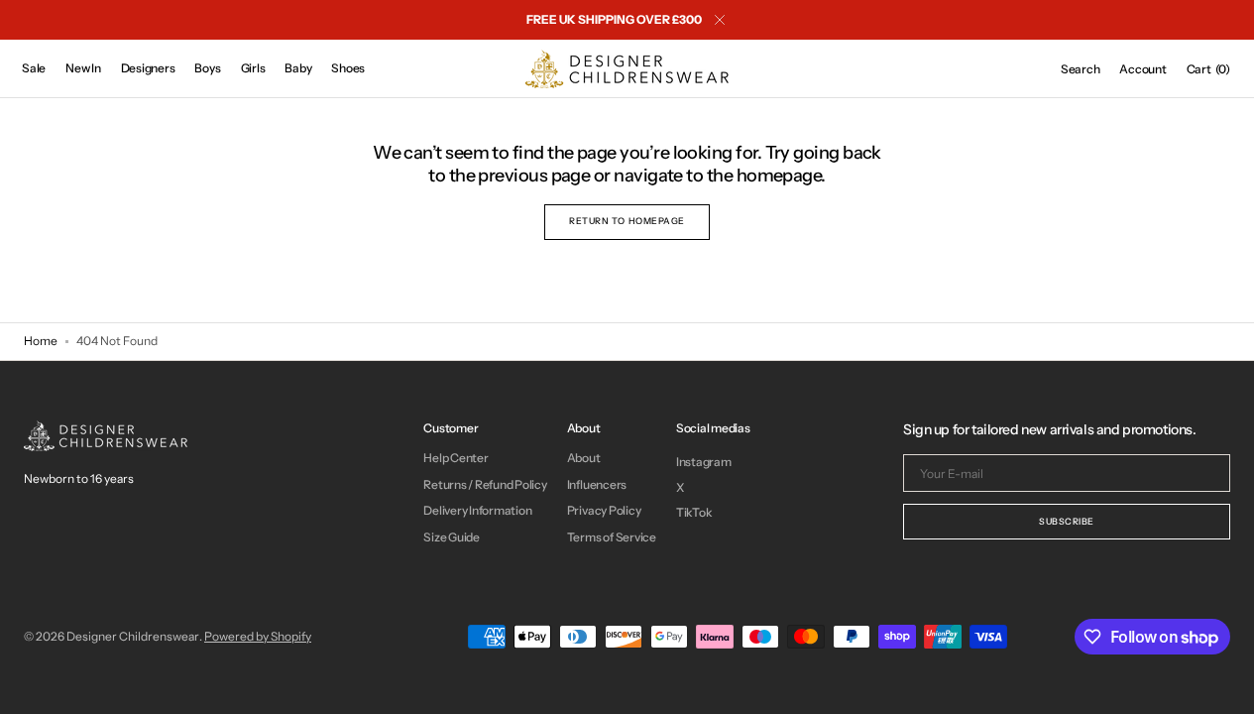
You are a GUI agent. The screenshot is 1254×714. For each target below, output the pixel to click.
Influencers (597, 484)
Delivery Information (477, 510)
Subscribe (1066, 521)
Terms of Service (611, 537)
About (584, 458)
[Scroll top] (1224, 684)
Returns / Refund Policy (484, 484)
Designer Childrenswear (132, 636)
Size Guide (451, 537)
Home (40, 340)
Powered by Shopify (257, 636)
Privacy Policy (604, 510)
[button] (1080, 69)
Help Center (455, 458)
